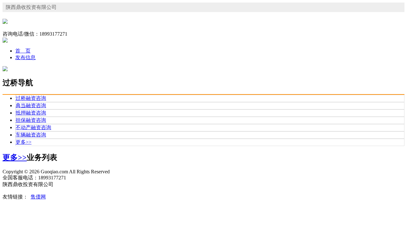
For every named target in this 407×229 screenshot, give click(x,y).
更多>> (23, 142)
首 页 (23, 50)
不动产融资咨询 (33, 127)
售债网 (38, 196)
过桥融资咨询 (31, 98)
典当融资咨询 (31, 105)
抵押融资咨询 (31, 112)
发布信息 (25, 57)
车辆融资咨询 (31, 134)
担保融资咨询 (31, 120)
